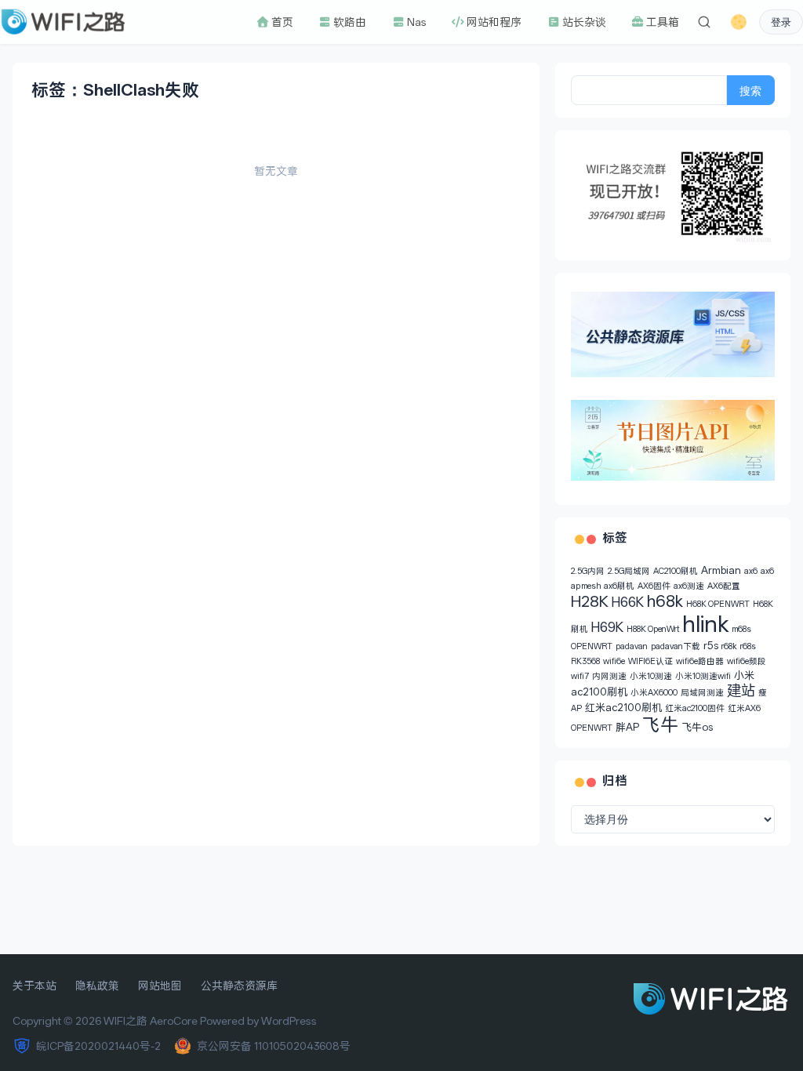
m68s (741, 629)
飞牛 (660, 724)
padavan (632, 646)
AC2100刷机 (675, 571)
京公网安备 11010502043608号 (274, 1046)
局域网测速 (702, 693)
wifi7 (580, 676)
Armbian (721, 570)
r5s (710, 646)
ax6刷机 (619, 586)
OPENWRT (591, 646)
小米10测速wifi (703, 676)
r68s (748, 646)
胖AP (627, 727)
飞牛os (697, 727)
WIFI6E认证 (650, 661)
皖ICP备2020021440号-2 (98, 1046)
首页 (281, 22)
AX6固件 (654, 586)
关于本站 (34, 985)
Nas (416, 22)
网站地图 (160, 985)
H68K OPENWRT (718, 604)
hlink (705, 624)
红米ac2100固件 (695, 708)
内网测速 (609, 676)
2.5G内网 (588, 571)
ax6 (751, 571)
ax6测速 (689, 586)
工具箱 (662, 22)
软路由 (349, 22)
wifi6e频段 (746, 661)
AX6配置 (723, 586)
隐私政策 (97, 985)
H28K (590, 602)
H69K (607, 627)
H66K (628, 602)
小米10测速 (651, 676)
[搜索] (704, 22)
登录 (781, 22)
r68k (729, 646)
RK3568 (585, 661)
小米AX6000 (654, 693)
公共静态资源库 (239, 985)
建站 (741, 690)
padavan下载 (675, 646)
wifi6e (614, 661)
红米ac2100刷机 (623, 707)
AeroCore (174, 1021)
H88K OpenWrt (653, 629)
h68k (665, 601)
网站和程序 (493, 22)
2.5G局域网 (629, 571)
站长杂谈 (583, 22)
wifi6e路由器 (700, 661)
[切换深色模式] (739, 22)
